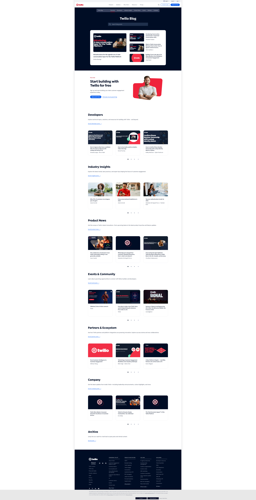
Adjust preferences (153, 498)
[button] (134, 266)
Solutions (118, 4)
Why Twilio (126, 4)
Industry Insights (128, 10)
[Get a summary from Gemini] (103, 463)
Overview (112, 10)
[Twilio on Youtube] (99, 488)
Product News (137, 10)
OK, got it (141, 498)
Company (156, 10)
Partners (150, 10)
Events (144, 10)
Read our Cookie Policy (163, 498)
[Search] (158, 4)
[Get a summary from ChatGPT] (100, 463)
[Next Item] (138, 159)
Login (178, 1)
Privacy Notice (110, 494)
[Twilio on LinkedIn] (96, 488)
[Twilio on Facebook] (90, 488)
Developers (119, 10)
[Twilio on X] (93, 488)
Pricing (141, 4)
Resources (134, 4)
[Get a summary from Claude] (106, 463)
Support (172, 1)
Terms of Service (129, 494)
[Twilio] (79, 5)
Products (111, 4)
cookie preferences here (149, 493)
